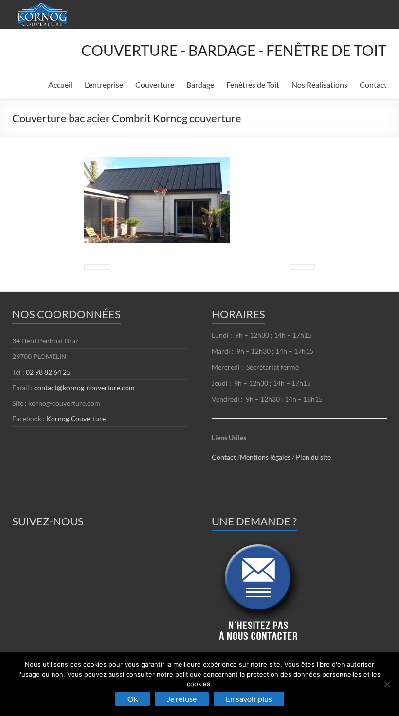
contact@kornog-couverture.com (84, 387)
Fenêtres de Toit (252, 84)
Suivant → (302, 267)
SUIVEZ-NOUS (48, 521)
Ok (132, 698)
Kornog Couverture (76, 418)
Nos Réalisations (319, 84)
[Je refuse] (387, 684)
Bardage (200, 84)
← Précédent (96, 267)
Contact (373, 84)
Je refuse (182, 698)
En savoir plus (249, 698)
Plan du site (313, 457)
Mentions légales (266, 457)
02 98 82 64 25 (48, 372)
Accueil (60, 84)
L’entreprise (104, 84)
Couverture (154, 84)
